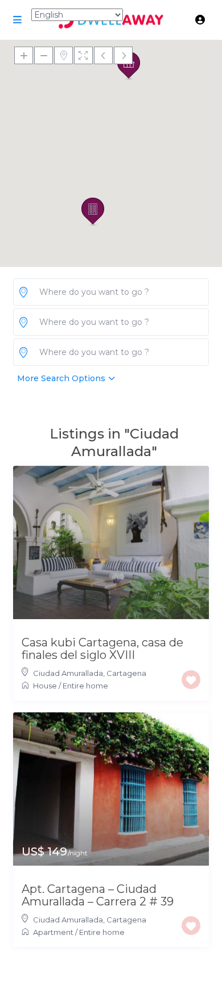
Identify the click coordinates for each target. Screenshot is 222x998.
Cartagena (126, 673)
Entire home (85, 685)
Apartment (53, 932)
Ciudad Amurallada (68, 673)
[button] (93, 212)
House (45, 685)
